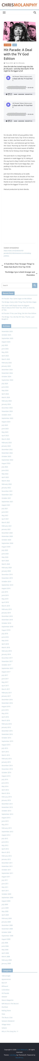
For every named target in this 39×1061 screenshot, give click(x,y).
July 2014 (5, 779)
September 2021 (7, 502)
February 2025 (7, 363)
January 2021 (6, 529)
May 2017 (5, 682)
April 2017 (5, 686)
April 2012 (5, 849)
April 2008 (5, 953)
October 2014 (6, 772)
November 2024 (7, 373)
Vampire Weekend (8, 1021)
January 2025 (6, 366)
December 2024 (7, 370)
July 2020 (5, 550)
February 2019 (7, 609)
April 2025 (5, 356)
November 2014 (7, 769)
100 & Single (6, 976)
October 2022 (6, 456)
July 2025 (5, 345)
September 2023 (7, 418)
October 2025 (6, 335)
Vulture (4, 1028)
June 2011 (5, 884)
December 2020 (7, 533)
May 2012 (5, 845)
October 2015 (6, 738)
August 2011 (6, 877)
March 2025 (6, 359)
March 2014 (6, 793)
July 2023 (5, 425)
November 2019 (7, 578)
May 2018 (5, 640)
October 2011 (6, 870)
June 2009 (5, 908)
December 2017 (7, 658)
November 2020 (7, 536)
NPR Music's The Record (10, 1004)
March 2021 (6, 522)
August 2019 (6, 588)
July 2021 (5, 509)
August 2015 (6, 745)
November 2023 (7, 411)
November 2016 (7, 703)
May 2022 (5, 474)
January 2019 (6, 613)
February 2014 (7, 797)
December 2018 (7, 616)
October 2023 (6, 415)
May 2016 (5, 713)
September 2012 (7, 832)
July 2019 (5, 592)
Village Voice (6, 1024)
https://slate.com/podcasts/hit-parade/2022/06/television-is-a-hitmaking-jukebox (17, 253)
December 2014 (7, 766)
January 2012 (6, 859)
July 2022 (5, 467)
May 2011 (5, 887)
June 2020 (5, 554)
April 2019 (5, 602)
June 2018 (5, 637)
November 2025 (7, 331)
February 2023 (7, 443)
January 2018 (6, 654)
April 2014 (5, 790)
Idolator (4, 997)
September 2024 (7, 380)
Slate (14, 45)
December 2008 (7, 925)
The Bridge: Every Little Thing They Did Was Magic (19, 302)
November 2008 (7, 929)
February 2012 (7, 856)
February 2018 (7, 651)
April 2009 (5, 915)
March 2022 (6, 481)
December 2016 (7, 700)
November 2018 (7, 620)
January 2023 (6, 446)
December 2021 (7, 491)
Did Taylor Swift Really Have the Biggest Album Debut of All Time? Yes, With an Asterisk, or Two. (18, 307)
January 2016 (6, 727)
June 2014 (5, 783)
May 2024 (5, 390)
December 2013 (7, 804)
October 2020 (6, 540)
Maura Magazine (7, 1000)
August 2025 (6, 342)
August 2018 (6, 630)
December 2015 (7, 731)
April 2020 (5, 561)
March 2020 (6, 564)
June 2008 (5, 946)
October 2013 (6, 811)
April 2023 (5, 436)
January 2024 (6, 404)
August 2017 (6, 672)
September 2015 (7, 741)
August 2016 (6, 706)
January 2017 (6, 696)
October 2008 (6, 932)
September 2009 (7, 897)
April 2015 (5, 752)
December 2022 (7, 449)
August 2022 (6, 463)
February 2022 (7, 484)
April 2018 (5, 644)
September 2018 (7, 627)
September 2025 (7, 338)
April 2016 (5, 717)
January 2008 (6, 963)
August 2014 (6, 776)
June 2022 (5, 470)
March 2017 (6, 689)
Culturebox (5, 990)
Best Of (4, 983)
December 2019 (7, 574)
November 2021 (7, 495)
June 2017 (5, 679)
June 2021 (5, 512)
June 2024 (5, 387)
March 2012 (6, 852)
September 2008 (7, 936)
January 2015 (6, 762)
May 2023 (5, 432)
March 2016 (6, 720)
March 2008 (6, 957)
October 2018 (6, 623)
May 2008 (5, 950)
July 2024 (5, 383)
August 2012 (6, 835)
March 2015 (6, 755)
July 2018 (5, 634)
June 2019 (5, 595)
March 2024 (6, 397)
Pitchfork (5, 1007)
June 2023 (5, 429)
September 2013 (7, 814)
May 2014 (5, 786)
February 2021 (7, 526)
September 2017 (7, 668)
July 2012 (5, 838)
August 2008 (6, 939)
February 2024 (7, 401)
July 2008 (5, 943)
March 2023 (6, 439)
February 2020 (7, 568)
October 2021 (6, 498)
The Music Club (7, 1017)
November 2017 (7, 661)
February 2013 (7, 828)
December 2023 (7, 408)
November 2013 (7, 807)
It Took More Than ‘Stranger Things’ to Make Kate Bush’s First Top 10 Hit (19, 265)
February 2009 (7, 918)
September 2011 (7, 873)
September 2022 (7, 460)
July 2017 (5, 675)
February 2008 (7, 960)
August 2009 (6, 901)
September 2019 (7, 585)
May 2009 (5, 911)
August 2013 (6, 818)
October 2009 (6, 894)
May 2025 (5, 352)
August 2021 (6, 505)
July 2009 (5, 904)
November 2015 (7, 734)
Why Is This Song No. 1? (10, 1031)
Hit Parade (7, 45)
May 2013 (5, 825)
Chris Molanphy (19, 63)
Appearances (6, 979)
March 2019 (6, 606)
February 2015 (7, 759)
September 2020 (7, 543)
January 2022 (6, 488)
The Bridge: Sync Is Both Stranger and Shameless (20, 273)
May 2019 (5, 599)
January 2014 (6, 800)
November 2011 (7, 866)
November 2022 (7, 453)
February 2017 (7, 693)
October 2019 (6, 581)
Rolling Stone (6, 1011)
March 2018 (6, 647)
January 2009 (6, 922)
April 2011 (5, 891)
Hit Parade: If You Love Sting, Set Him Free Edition (19, 313)
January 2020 (6, 571)
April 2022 (5, 477)
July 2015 (5, 748)
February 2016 (7, 724)
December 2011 (7, 863)
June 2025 (5, 349)
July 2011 (5, 880)
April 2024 (5, 394)
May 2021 (5, 515)
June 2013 (5, 821)
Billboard (5, 986)
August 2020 (6, 547)
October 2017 (6, 665)
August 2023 (6, 422)
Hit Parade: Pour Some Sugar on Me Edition (17, 299)
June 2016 (5, 710)
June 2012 (5, 842)
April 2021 (5, 519)
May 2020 (5, 557)
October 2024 (6, 377)
